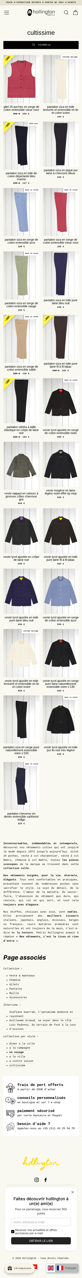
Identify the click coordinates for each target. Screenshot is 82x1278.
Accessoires (18, 997)
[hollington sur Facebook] (45, 1180)
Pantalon (15, 988)
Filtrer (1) (44, 45)
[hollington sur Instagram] (36, 1180)
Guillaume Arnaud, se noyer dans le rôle (40, 1020)
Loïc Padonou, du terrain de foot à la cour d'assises (42, 1027)
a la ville (17, 1056)
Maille (14, 993)
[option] (41, 2)
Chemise (14, 980)
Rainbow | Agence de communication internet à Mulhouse (41, 1266)
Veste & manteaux (22, 975)
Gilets (14, 984)
